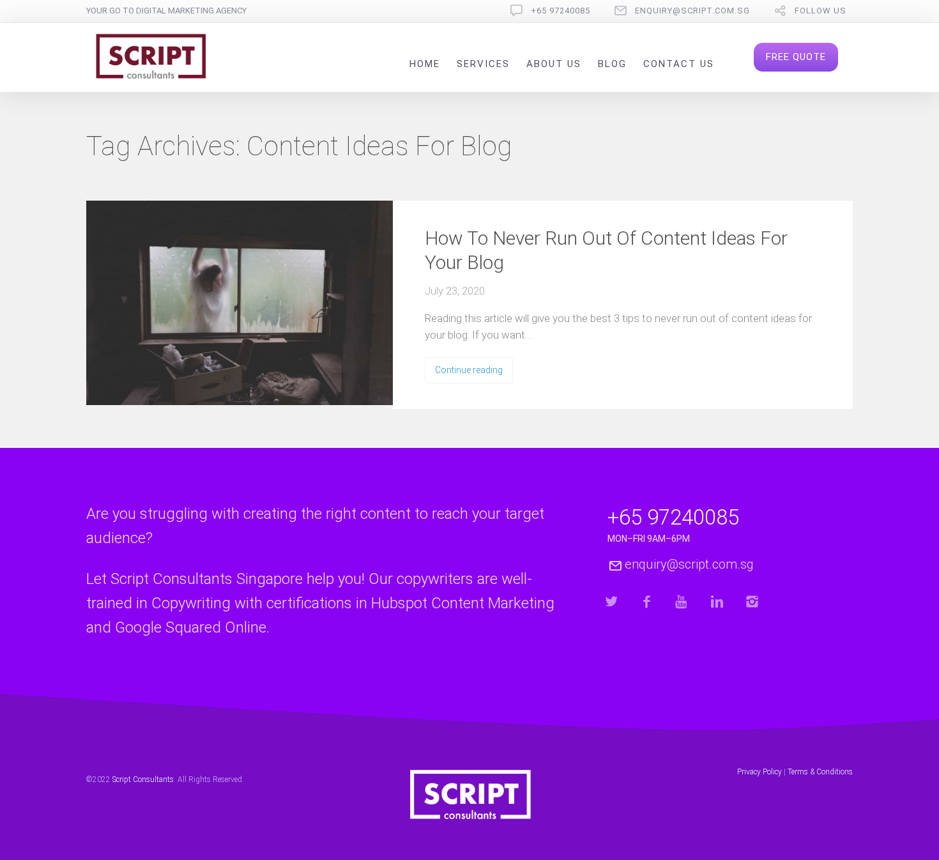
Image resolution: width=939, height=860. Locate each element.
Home (424, 64)
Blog (612, 64)
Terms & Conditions (820, 771)
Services (483, 64)
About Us (553, 64)
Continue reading (469, 370)
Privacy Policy (759, 771)
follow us (820, 10)
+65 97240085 (560, 10)
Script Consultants (143, 779)
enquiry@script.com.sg (692, 10)
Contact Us (678, 64)
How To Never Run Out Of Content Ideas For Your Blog (606, 250)
